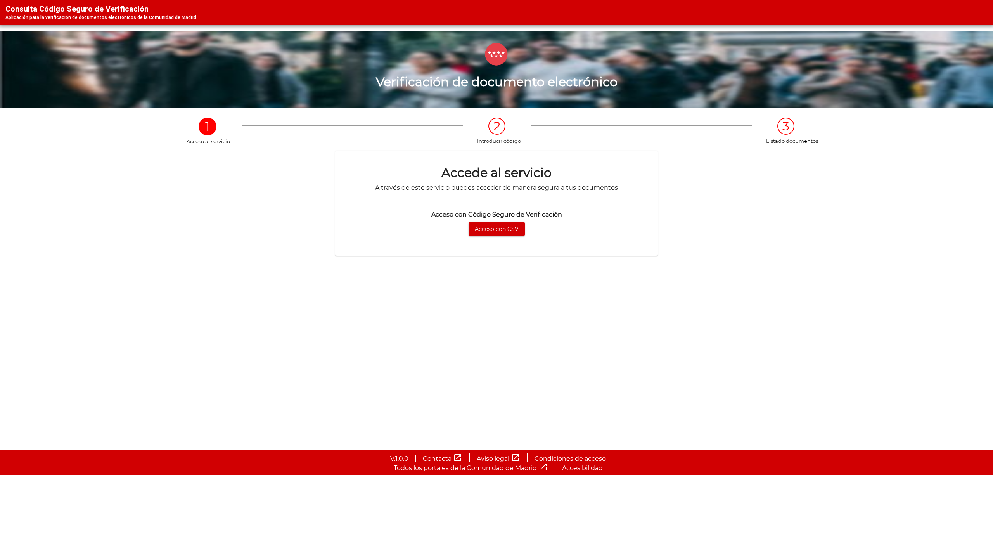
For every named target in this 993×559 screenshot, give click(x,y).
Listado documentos (792, 141)
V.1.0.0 (399, 458)
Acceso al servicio (208, 141)
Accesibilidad (582, 468)
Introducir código (499, 141)
